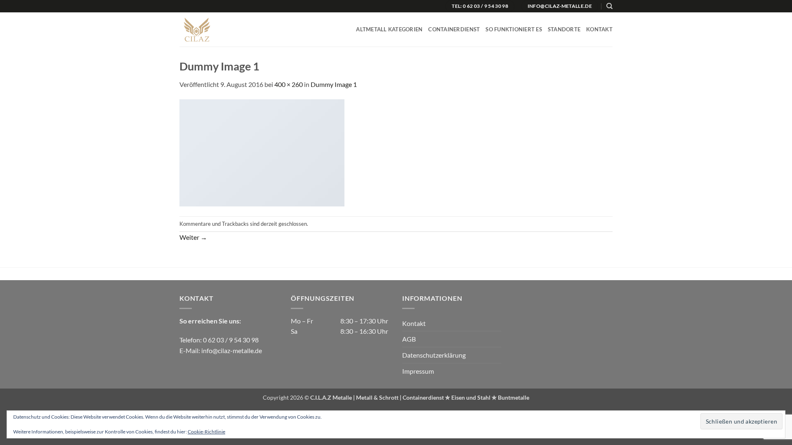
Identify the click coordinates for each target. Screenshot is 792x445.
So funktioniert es (514, 29)
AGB (409, 339)
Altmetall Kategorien (389, 29)
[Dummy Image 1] (261, 152)
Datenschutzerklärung (434, 355)
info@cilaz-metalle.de (231, 350)
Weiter (193, 237)
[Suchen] (609, 6)
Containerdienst (454, 29)
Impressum (418, 371)
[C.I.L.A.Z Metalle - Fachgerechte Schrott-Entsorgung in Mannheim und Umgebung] (213, 29)
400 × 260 (288, 84)
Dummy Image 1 (334, 84)
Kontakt (599, 29)
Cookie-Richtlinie (206, 432)
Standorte (564, 29)
